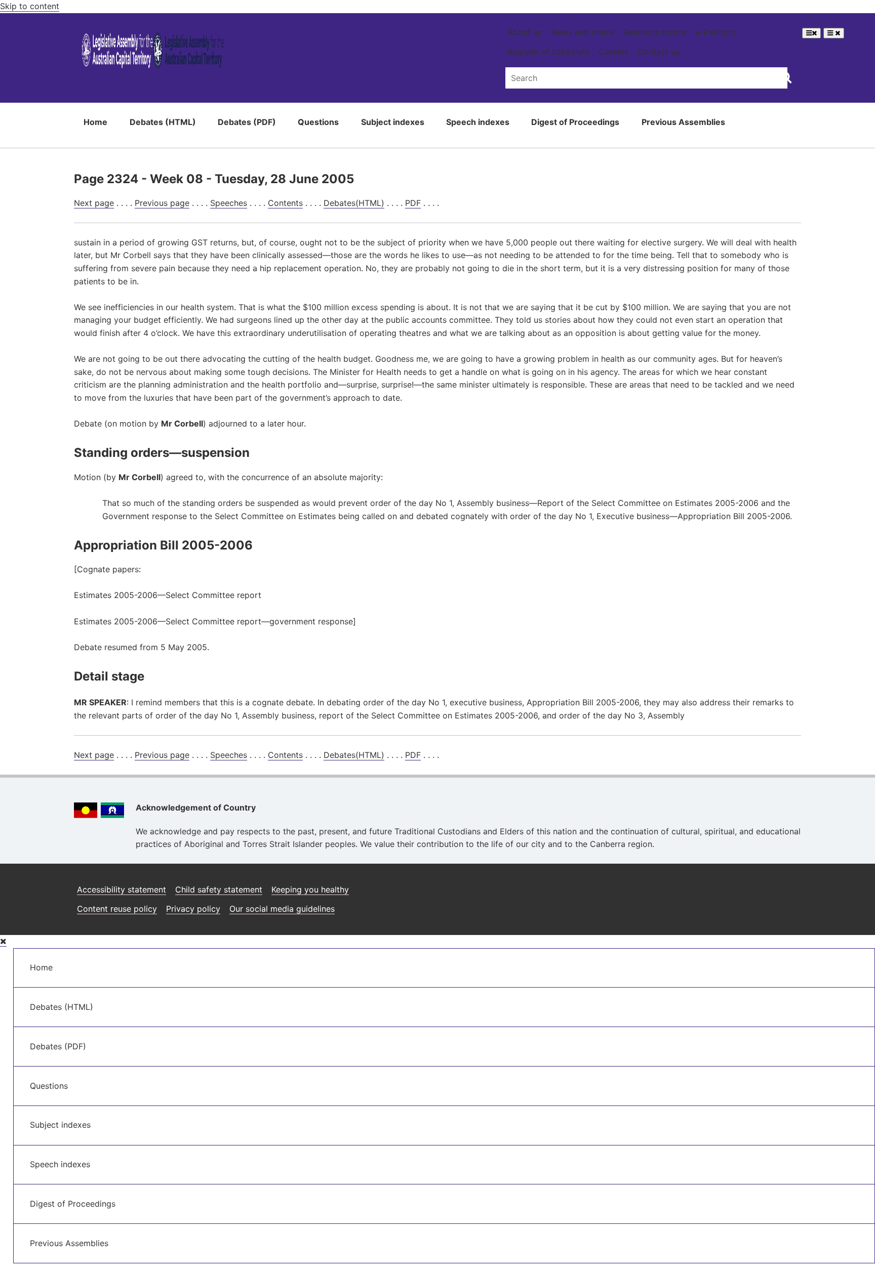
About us (524, 32)
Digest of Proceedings (575, 122)
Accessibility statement (121, 889)
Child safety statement (218, 889)
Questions (318, 122)
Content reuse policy (117, 909)
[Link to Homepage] (153, 52)
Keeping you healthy (310, 889)
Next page (94, 203)
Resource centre (655, 32)
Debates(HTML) (354, 203)
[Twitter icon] (766, 886)
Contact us (659, 52)
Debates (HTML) (163, 122)
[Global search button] (785, 77)
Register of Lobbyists (548, 52)
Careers (613, 52)
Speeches (228, 203)
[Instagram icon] (716, 886)
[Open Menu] (811, 33)
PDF (413, 203)
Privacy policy (193, 909)
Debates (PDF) (247, 122)
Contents (285, 203)
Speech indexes (477, 122)
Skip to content (29, 6)
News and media (583, 32)
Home (95, 122)
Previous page (162, 203)
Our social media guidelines (282, 909)
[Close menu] (3, 941)
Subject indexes (392, 122)
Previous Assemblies (683, 122)
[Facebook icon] (741, 886)
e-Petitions (716, 32)
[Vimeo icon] (790, 886)
